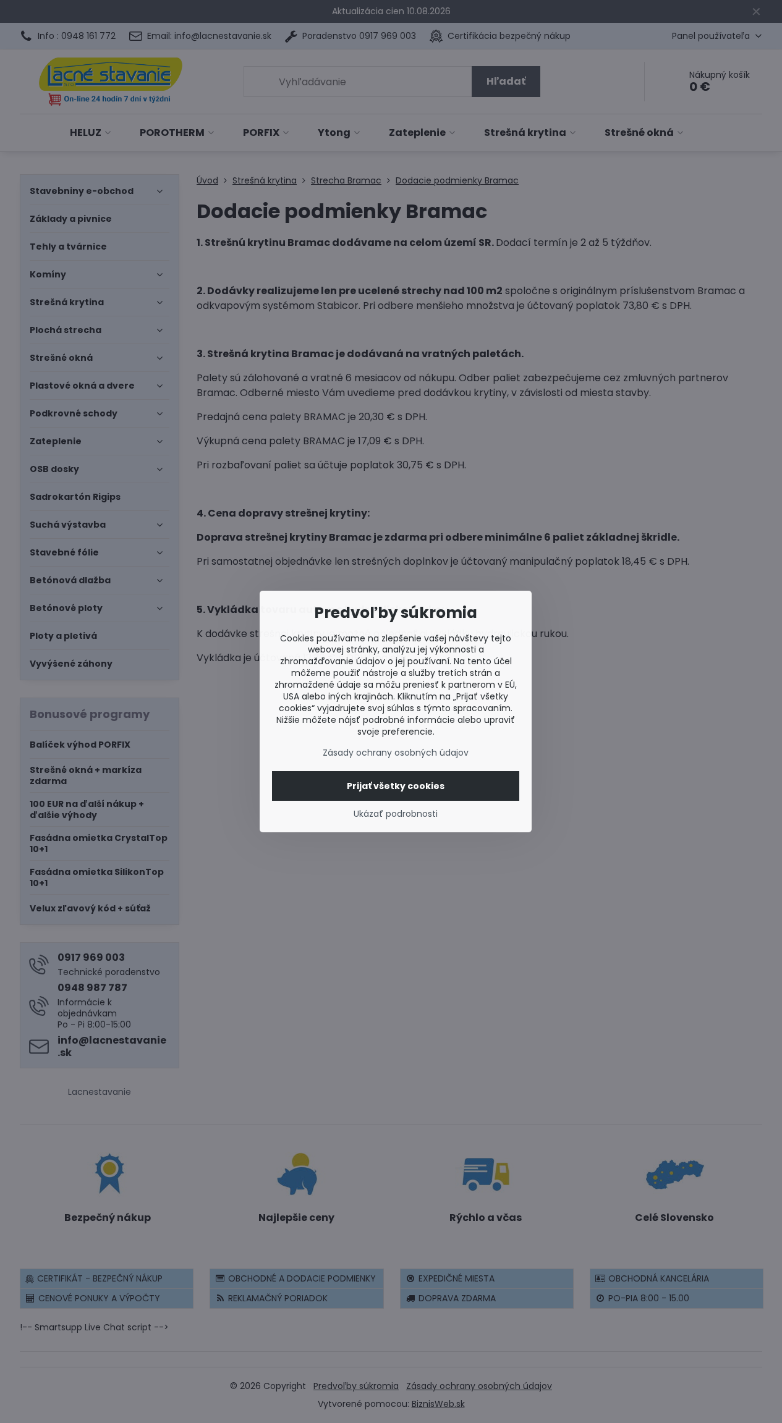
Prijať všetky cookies (395, 786)
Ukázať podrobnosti (396, 814)
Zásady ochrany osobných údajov (396, 752)
